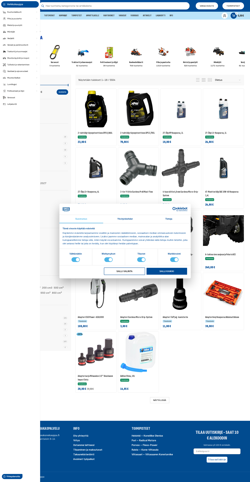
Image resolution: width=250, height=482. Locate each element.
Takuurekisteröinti (83, 454)
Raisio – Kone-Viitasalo (145, 449)
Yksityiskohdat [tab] (125, 219)
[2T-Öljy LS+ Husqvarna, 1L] (223, 109)
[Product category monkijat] (217, 57)
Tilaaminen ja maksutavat (87, 449)
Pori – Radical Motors (144, 440)
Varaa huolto (207, 6)
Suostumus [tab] (81, 219)
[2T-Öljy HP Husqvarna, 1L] (181, 109)
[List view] (198, 80)
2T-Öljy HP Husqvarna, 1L (173, 132)
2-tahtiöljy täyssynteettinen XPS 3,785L (137, 132)
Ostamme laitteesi (83, 445)
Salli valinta (124, 271)
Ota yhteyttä (80, 435)
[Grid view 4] (210, 80)
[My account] (224, 16)
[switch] (108, 259)
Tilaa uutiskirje (217, 459)
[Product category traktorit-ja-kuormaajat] (82, 57)
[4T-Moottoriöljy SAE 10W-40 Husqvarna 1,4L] (223, 168)
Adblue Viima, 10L (127, 376)
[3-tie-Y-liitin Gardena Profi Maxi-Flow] (138, 168)
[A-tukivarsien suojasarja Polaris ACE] (223, 230)
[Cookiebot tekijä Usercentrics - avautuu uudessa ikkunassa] (174, 209)
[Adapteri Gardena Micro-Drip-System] (138, 293)
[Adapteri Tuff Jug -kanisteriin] (181, 293)
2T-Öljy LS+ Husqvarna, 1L (216, 132)
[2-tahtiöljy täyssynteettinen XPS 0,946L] (96, 109)
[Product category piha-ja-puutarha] (163, 57)
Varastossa (27, 111)
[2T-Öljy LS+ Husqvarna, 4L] (96, 168)
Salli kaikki (167, 271)
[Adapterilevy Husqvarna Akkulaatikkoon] (223, 293)
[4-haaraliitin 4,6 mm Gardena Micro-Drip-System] (181, 168)
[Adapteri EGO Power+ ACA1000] (96, 293)
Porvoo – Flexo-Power (144, 445)
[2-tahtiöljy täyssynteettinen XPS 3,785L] (138, 109)
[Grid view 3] (203, 80)
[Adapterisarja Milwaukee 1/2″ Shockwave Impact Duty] (96, 352)
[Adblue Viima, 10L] (138, 352)
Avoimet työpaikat (84, 459)
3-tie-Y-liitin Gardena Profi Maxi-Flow (136, 191)
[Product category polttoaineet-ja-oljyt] (109, 57)
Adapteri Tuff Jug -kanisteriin (175, 317)
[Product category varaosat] (55, 57)
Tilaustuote (27, 117)
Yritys (76, 440)
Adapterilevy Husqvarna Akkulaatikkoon (222, 317)
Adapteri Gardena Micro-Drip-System (136, 317)
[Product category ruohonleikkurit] (136, 57)
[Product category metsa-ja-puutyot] (190, 57)
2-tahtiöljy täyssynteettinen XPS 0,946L (95, 132)
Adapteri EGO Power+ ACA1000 (91, 317)
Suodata (62, 92)
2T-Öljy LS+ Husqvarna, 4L (88, 191)
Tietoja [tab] (168, 219)
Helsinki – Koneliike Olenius (147, 435)
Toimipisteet (233, 6)
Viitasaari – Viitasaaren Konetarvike (152, 454)
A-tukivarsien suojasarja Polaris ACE (220, 254)
